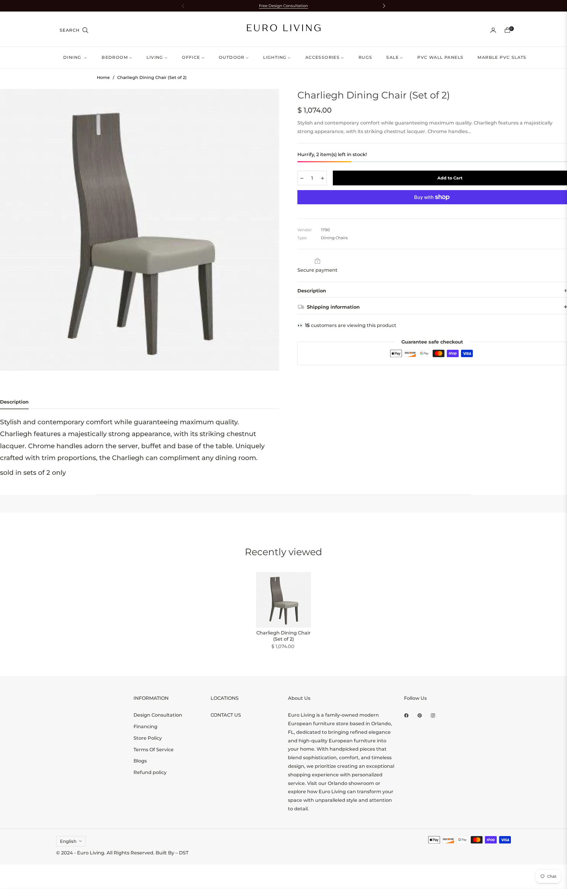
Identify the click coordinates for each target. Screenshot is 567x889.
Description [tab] (14, 402)
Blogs (140, 761)
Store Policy (147, 738)
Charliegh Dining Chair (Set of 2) (283, 636)
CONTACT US (226, 715)
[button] (74, 30)
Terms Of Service (153, 749)
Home (103, 77)
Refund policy (150, 772)
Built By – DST (172, 853)
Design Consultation (157, 715)
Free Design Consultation (283, 6)
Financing (145, 726)
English (68, 841)
